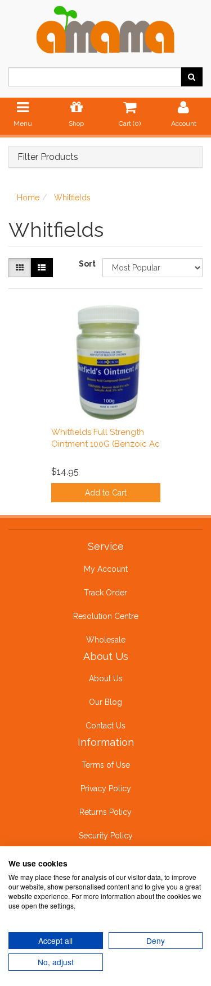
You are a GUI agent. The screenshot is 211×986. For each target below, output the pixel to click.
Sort (86, 263)
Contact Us (105, 725)
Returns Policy (105, 812)
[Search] (192, 76)
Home (28, 197)
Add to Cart (106, 492)
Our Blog (105, 702)
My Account (106, 569)
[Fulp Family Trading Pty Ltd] (105, 27)
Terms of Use (106, 764)
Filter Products (47, 157)
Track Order (105, 592)
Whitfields (72, 197)
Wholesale (105, 639)
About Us (106, 678)
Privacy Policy (105, 788)
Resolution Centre (105, 616)
